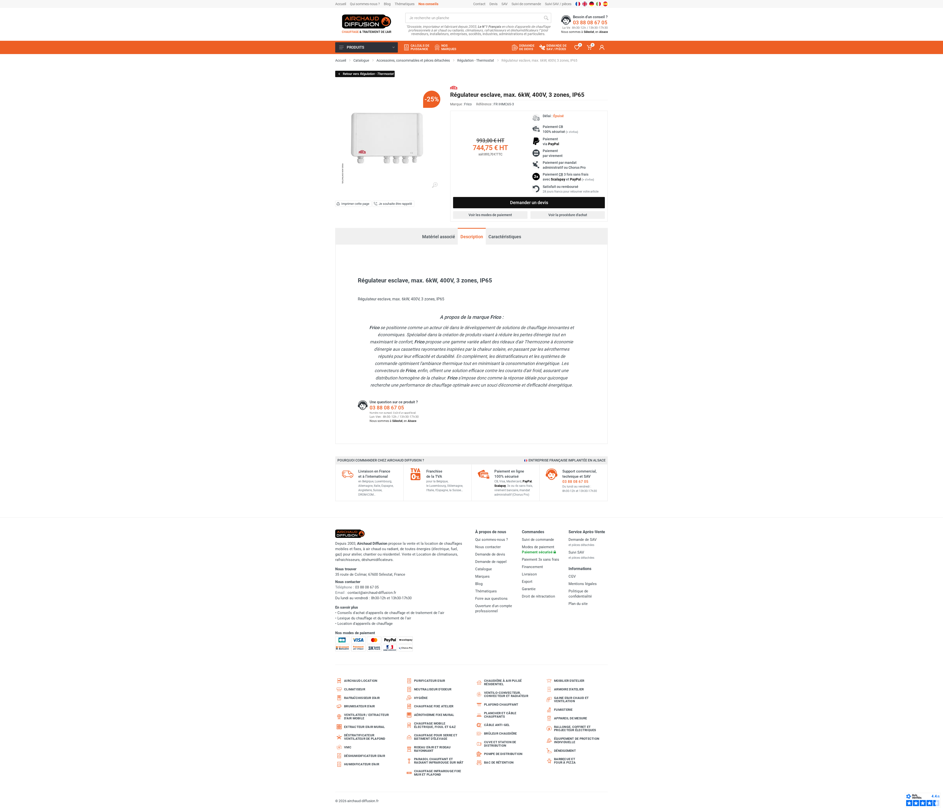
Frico (468, 104)
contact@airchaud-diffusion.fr (371, 592)
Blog (387, 4)
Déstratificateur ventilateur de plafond (364, 736)
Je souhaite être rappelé (395, 204)
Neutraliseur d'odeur (432, 689)
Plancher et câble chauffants (500, 714)
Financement (532, 567)
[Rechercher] (546, 18)
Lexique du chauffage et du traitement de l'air (374, 618)
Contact (479, 4)
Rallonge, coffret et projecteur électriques (575, 728)
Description (471, 236)
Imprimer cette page (355, 204)
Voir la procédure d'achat (567, 215)
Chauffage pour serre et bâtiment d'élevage (435, 736)
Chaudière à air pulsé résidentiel (503, 682)
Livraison (529, 574)
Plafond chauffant (501, 704)
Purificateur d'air (429, 681)
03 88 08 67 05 (590, 23)
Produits (355, 47)
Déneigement (565, 751)
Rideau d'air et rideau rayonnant (432, 749)
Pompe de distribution (503, 754)
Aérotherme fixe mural (434, 715)
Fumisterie (563, 710)
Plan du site (578, 603)
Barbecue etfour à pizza (565, 760)
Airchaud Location (360, 681)
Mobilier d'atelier (569, 681)
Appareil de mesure (570, 718)
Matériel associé (438, 234)
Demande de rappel (491, 561)
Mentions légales (583, 584)
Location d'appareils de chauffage (365, 623)
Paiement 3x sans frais (540, 559)
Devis (493, 4)
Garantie (529, 589)
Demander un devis (529, 202)
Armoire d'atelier (569, 689)
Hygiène (421, 698)
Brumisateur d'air (359, 706)
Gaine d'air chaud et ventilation (571, 699)
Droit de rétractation (538, 596)
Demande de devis (490, 554)
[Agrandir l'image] (434, 185)
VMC (347, 747)
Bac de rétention (498, 762)
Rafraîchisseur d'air (362, 698)
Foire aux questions (491, 598)
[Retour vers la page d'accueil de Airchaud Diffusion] (366, 21)
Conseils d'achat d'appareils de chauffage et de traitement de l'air (390, 613)
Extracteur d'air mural (364, 727)
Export (527, 581)
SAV (504, 4)
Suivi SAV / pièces (558, 4)
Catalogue (483, 569)
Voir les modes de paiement (490, 215)
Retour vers (368, 74)
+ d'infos (572, 132)
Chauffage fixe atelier (434, 706)
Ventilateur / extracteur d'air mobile (366, 716)
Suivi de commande (526, 4)
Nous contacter (488, 547)
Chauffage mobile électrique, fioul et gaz (435, 725)
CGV (572, 576)
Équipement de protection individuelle (576, 740)
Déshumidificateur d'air (364, 756)
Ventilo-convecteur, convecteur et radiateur (506, 694)
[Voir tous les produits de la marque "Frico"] (453, 87)
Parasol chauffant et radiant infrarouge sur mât (439, 760)
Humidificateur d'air (361, 764)
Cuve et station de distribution (500, 743)
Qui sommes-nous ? (365, 4)
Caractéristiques (504, 236)
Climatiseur (354, 689)
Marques (482, 576)
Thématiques (405, 4)
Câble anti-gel (497, 725)
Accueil (340, 4)
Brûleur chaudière (500, 733)
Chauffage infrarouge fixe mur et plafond (437, 772)
